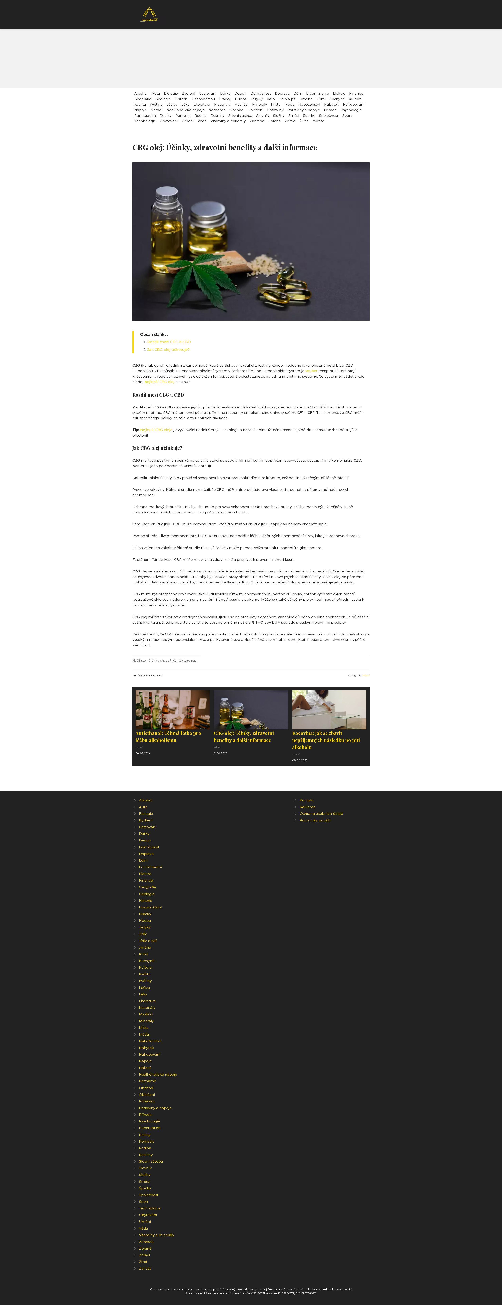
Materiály (222, 104)
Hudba (241, 99)
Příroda (330, 110)
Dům (298, 93)
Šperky (309, 115)
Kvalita (140, 104)
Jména (306, 99)
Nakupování (353, 104)
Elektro (339, 93)
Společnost (328, 115)
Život (304, 121)
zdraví (366, 675)
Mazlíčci (241, 104)
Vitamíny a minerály (228, 121)
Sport (347, 115)
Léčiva (171, 104)
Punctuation (145, 115)
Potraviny (275, 110)
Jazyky (257, 99)
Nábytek (331, 104)
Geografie (142, 99)
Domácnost (261, 93)
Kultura (355, 99)
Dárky (225, 93)
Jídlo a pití (287, 99)
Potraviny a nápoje (303, 110)
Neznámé (217, 110)
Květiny (156, 104)
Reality (165, 115)
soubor (311, 371)
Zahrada (257, 121)
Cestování (207, 93)
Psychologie (351, 110)
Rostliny (218, 115)
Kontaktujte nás (184, 660)
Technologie (145, 121)
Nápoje (140, 110)
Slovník (262, 115)
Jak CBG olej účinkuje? (168, 349)
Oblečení (255, 110)
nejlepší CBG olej (159, 382)
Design (241, 93)
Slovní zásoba (240, 115)
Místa (276, 104)
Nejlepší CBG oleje (156, 430)
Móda (290, 104)
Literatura (202, 104)
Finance (356, 93)
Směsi (293, 115)
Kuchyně (337, 99)
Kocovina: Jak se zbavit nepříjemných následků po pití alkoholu (326, 740)
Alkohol (141, 93)
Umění (188, 121)
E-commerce (317, 93)
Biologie (171, 93)
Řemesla (183, 115)
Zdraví (290, 121)
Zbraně (274, 121)
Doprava (282, 93)
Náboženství (309, 104)
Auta (156, 93)
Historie (181, 99)
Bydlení (188, 93)
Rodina (201, 115)
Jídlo (270, 99)
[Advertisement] (251, 58)
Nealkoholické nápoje (185, 110)
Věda (202, 121)
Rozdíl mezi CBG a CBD (169, 342)
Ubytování (169, 121)
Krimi (321, 99)
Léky (185, 104)
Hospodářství (203, 99)
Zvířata (318, 121)
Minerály (259, 104)
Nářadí (157, 110)
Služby (279, 115)
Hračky (225, 99)
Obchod (236, 110)
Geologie (163, 99)
